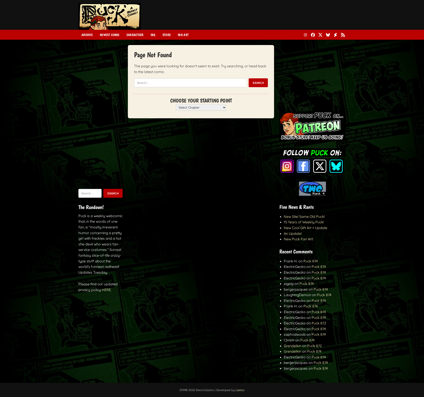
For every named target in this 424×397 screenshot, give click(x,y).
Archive (87, 35)
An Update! (293, 233)
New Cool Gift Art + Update (305, 228)
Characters (135, 35)
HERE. (107, 290)
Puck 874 (310, 261)
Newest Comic (109, 35)
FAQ (153, 35)
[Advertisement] (265, 18)
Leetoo (239, 390)
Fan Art (183, 35)
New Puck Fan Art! (298, 239)
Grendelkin (292, 346)
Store (167, 35)
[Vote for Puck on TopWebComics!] (312, 194)
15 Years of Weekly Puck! (304, 222)
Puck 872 (319, 323)
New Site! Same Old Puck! (304, 216)
